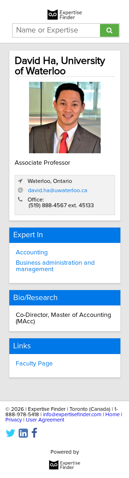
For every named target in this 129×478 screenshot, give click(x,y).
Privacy (13, 420)
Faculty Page (34, 363)
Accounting (32, 252)
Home (112, 414)
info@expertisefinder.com (72, 414)
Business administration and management (55, 266)
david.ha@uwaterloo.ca (57, 190)
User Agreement (45, 420)
